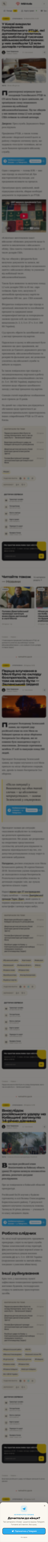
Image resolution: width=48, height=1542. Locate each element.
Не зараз (24, 1537)
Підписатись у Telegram (26, 1531)
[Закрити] (44, 1506)
